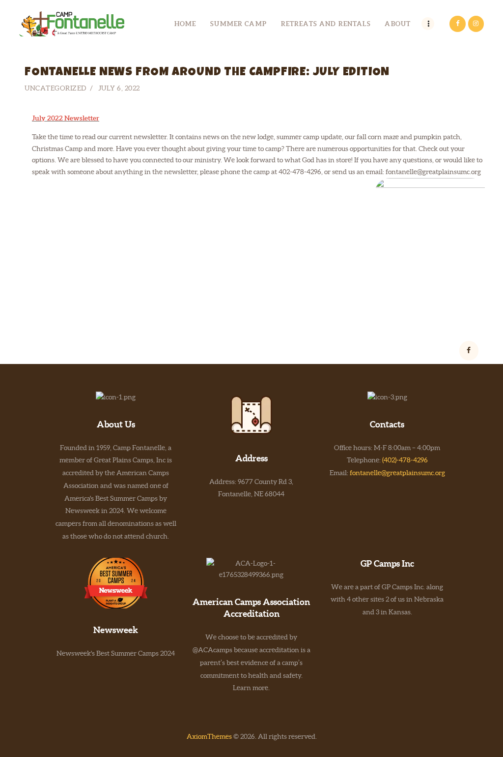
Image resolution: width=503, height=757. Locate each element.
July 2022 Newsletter (65, 118)
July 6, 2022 (119, 88)
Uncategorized (55, 88)
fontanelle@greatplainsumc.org (397, 473)
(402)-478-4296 (405, 460)
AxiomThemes (209, 736)
